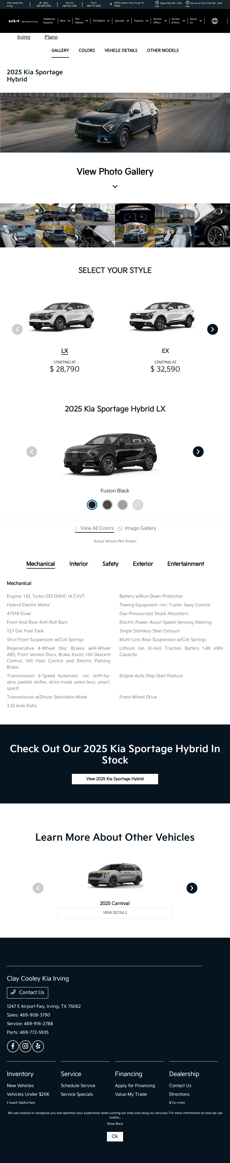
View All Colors (96, 528)
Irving (23, 37)
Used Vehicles (21, 1103)
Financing (128, 1074)
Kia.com (177, 1103)
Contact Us (31, 992)
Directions (179, 1094)
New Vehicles (20, 1085)
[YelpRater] (38, 1046)
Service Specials (77, 1094)
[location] (111, 4)
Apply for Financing (135, 1085)
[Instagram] (25, 1046)
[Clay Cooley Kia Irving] (23, 21)
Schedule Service (78, 1085)
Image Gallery (140, 528)
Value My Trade (131, 1094)
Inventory (20, 1074)
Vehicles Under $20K (28, 1094)
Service (71, 1074)
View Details (115, 913)
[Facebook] (13, 1046)
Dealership (184, 1074)
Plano (51, 37)
